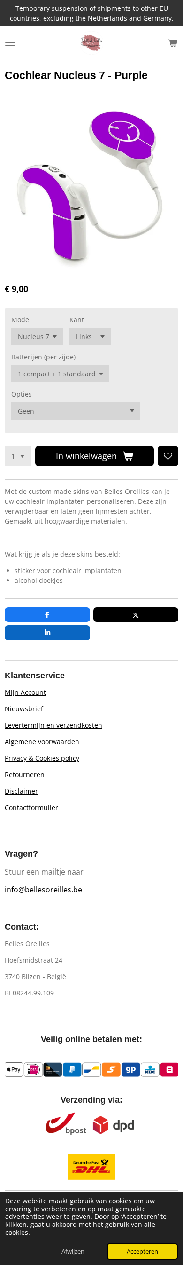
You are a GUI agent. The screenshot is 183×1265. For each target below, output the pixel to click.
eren (37, 774)
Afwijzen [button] (72, 1252)
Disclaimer (21, 791)
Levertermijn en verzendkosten (53, 725)
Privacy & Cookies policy (42, 758)
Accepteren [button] (142, 1252)
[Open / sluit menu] (10, 42)
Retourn (17, 774)
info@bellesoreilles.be (43, 889)
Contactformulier (31, 807)
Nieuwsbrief (24, 708)
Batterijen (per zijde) (43, 356)
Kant (76, 319)
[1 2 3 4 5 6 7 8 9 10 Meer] (18, 456)
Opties (21, 394)
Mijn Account (25, 692)
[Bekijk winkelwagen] (172, 42)
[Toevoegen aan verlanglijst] (168, 456)
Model (21, 319)
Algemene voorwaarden (42, 741)
